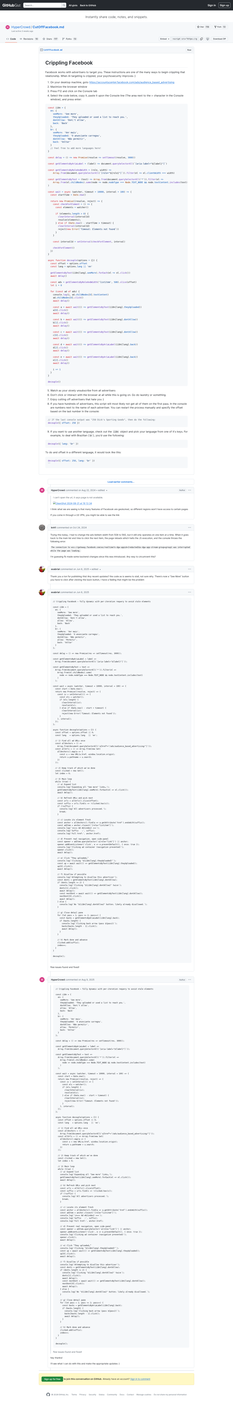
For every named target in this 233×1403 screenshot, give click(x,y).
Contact (130, 1394)
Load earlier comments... (121, 481)
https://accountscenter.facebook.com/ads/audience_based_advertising (131, 82)
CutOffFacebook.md (48, 27)
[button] (201, 39)
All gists (73, 5)
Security (92, 1394)
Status (101, 1394)
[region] (116, 264)
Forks (71, 38)
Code (13, 38)
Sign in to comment (140, 1379)
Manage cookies (143, 1394)
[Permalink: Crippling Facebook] (43, 63)
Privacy (82, 1394)
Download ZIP (219, 39)
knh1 (53, 527)
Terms (74, 1394)
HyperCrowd (20, 27)
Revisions (30, 38)
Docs (122, 1394)
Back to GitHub (88, 5)
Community (112, 1394)
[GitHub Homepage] (48, 1395)
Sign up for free (52, 1379)
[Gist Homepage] (12, 5)
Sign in (212, 5)
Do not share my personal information (170, 1394)
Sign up (224, 5)
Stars (51, 38)
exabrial (55, 569)
